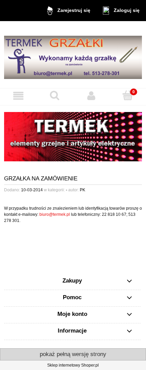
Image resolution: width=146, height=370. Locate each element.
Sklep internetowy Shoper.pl (73, 365)
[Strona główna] (73, 54)
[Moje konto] (91, 96)
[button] (18, 96)
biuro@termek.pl (54, 214)
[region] (73, 137)
